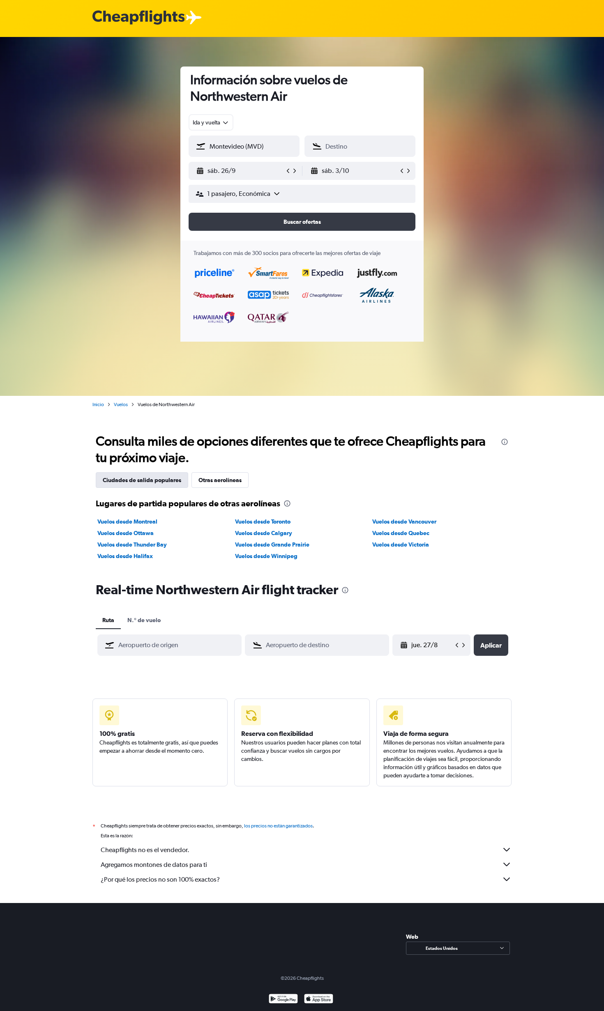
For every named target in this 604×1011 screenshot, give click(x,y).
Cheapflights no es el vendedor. (145, 850)
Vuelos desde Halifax (125, 556)
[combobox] (211, 122)
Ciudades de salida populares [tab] (142, 480)
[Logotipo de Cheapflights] (138, 18)
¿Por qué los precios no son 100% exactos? (160, 879)
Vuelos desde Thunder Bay (132, 544)
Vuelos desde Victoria (400, 544)
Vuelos (121, 404)
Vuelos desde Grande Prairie (272, 544)
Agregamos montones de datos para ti (154, 865)
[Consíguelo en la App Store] (318, 1000)
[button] (240, 170)
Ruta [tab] (108, 620)
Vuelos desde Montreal (127, 521)
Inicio (98, 404)
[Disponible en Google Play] (283, 1000)
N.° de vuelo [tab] (144, 620)
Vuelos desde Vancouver (404, 521)
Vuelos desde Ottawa (125, 533)
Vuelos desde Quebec (400, 533)
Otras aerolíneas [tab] (220, 480)
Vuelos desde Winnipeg (266, 556)
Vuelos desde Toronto (262, 521)
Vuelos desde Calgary (263, 533)
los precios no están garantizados (278, 826)
